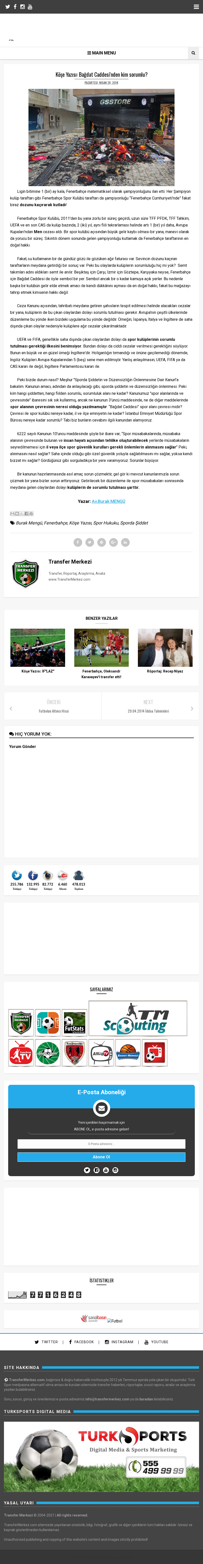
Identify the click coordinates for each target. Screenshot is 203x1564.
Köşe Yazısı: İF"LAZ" (38, 671)
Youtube (159, 1342)
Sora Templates (93, 1557)
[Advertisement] (104, 30)
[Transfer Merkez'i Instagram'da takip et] (47, 880)
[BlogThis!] (17, 513)
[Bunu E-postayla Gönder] (12, 513)
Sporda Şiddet (134, 522)
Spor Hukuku (105, 522)
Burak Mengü (29, 522)
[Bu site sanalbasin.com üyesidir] (93, 1321)
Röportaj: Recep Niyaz (165, 671)
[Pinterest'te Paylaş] (31, 513)
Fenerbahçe (55, 522)
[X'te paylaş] (21, 513)
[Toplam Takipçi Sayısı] (78, 880)
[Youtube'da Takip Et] (105, 1170)
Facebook (84, 1342)
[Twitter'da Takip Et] (87, 1170)
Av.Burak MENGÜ (108, 501)
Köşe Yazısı (80, 522)
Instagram (122, 1342)
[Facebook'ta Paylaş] (26, 513)
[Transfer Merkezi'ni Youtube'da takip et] (62, 880)
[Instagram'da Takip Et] (115, 1170)
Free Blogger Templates (118, 1557)
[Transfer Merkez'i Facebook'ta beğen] (33, 880)
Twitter (49, 1342)
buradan (146, 1399)
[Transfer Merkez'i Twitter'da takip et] (17, 880)
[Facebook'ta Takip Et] (96, 1170)
